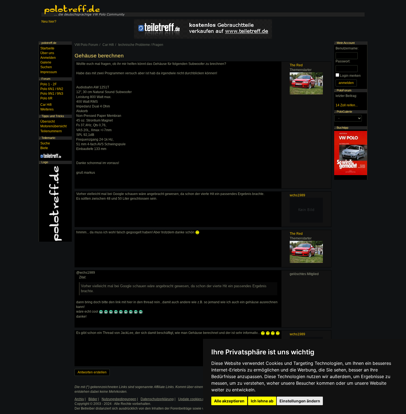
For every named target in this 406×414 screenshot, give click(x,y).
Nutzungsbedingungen (119, 399)
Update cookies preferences (199, 399)
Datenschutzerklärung (157, 399)
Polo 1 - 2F (48, 84)
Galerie (45, 62)
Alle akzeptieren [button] (229, 401)
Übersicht (47, 121)
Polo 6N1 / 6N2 (51, 89)
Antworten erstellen (92, 372)
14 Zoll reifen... (347, 105)
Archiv (79, 399)
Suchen (46, 67)
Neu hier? (48, 21)
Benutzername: (347, 48)
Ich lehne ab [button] (262, 401)
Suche (45, 143)
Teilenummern (51, 131)
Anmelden (48, 58)
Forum (45, 78)
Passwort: (343, 61)
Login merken (350, 76)
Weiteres (47, 109)
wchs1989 (297, 195)
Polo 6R (46, 98)
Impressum (48, 72)
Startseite (47, 48)
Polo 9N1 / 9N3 (51, 94)
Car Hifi (46, 105)
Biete (44, 148)
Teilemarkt (48, 137)
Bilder (92, 399)
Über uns (47, 53)
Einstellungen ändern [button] (300, 401)
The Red (296, 65)
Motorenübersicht (53, 126)
